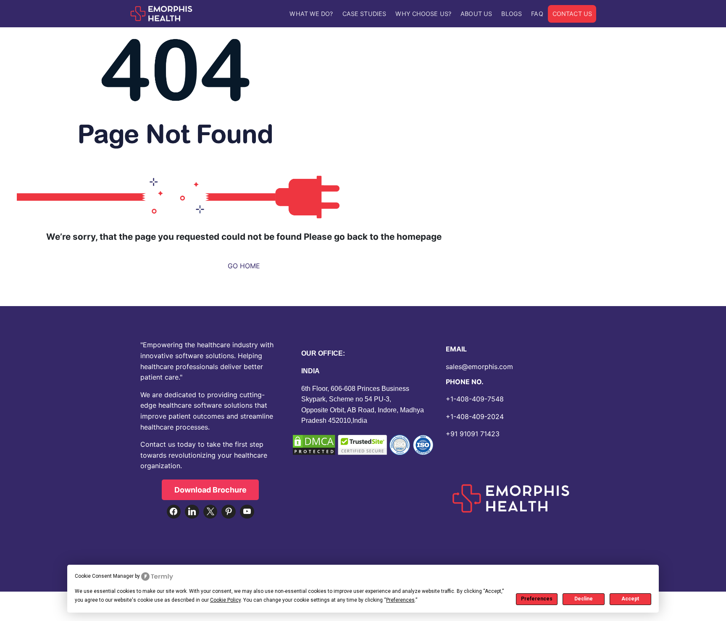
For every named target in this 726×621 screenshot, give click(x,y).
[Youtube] (247, 512)
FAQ (537, 13)
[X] (210, 512)
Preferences (536, 599)
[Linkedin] (192, 512)
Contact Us (572, 13)
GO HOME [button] (244, 266)
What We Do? (311, 13)
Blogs (511, 13)
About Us (476, 13)
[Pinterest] (228, 512)
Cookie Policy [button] (225, 600)
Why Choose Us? (423, 13)
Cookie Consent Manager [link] (104, 576)
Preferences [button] (400, 600)
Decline (583, 599)
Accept (630, 599)
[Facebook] (174, 512)
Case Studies (364, 13)
